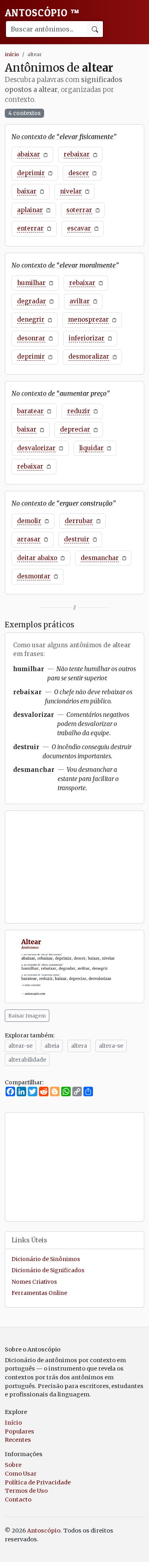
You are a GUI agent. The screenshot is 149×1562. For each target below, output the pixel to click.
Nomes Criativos (34, 1282)
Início (13, 1422)
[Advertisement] (74, 867)
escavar (79, 228)
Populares (19, 1431)
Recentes (18, 1439)
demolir (29, 521)
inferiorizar (86, 338)
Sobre (13, 1464)
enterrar (30, 228)
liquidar (91, 448)
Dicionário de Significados (48, 1270)
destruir (76, 539)
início (12, 54)
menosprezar (88, 319)
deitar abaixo (37, 558)
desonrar (31, 338)
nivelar (71, 191)
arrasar (29, 539)
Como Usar (21, 1473)
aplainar (30, 210)
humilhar (31, 283)
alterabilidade (27, 1059)
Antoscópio (42, 13)
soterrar (79, 210)
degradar (31, 301)
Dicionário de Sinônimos (46, 1259)
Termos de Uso (26, 1490)
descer (78, 173)
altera (79, 1045)
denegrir (31, 319)
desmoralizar (88, 356)
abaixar (28, 154)
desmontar (33, 576)
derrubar (79, 521)
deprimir (31, 173)
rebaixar (77, 154)
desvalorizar (36, 448)
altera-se (111, 1045)
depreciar (75, 429)
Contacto (18, 1499)
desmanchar (100, 558)
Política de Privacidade (38, 1482)
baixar (27, 191)
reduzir (78, 411)
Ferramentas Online (39, 1293)
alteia (52, 1045)
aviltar (80, 301)
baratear (30, 411)
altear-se (20, 1045)
